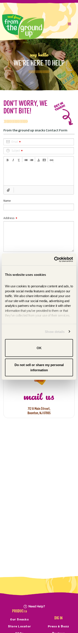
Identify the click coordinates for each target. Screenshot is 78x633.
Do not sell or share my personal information (39, 367)
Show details (55, 331)
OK (39, 348)
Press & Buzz (58, 626)
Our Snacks (19, 619)
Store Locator (19, 626)
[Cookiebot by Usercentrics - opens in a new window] (55, 259)
